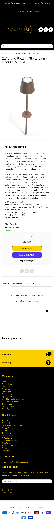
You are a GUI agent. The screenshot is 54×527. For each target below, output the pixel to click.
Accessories (7, 394)
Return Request (8, 431)
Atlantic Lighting (21, 507)
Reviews (6, 283)
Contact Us (6, 448)
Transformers (7, 404)
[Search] (50, 46)
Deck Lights (7, 387)
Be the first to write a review (27, 301)
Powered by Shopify (36, 507)
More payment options (27, 261)
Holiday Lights (8, 407)
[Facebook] (4, 490)
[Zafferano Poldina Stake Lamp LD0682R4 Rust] (27, 105)
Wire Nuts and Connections (13, 399)
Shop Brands (7, 409)
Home (4, 53)
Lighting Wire (7, 397)
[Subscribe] (49, 481)
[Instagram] (10, 490)
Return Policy (18, 283)
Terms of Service (9, 433)
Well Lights (6, 392)
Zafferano (15, 227)
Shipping (31, 283)
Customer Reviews (9, 441)
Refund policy (7, 438)
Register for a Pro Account (12, 423)
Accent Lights (7, 384)
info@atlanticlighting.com (28, 11)
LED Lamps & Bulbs (10, 402)
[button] (27, 300)
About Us (6, 451)
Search (5, 421)
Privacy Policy (7, 436)
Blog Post (6, 443)
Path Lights (6, 389)
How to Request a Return (12, 426)
